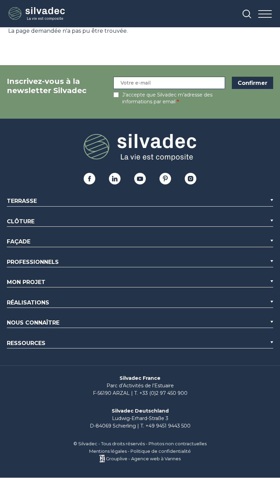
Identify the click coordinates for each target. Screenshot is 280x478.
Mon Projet (26, 282)
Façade (18, 241)
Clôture (20, 221)
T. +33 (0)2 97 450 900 (160, 393)
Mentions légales (108, 451)
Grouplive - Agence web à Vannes (143, 458)
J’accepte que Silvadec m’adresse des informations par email (167, 98)
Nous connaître (33, 322)
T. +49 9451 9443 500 (165, 426)
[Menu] (265, 14)
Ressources (26, 343)
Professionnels (33, 262)
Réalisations (28, 302)
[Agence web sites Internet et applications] (101, 458)
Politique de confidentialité (160, 451)
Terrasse (22, 201)
